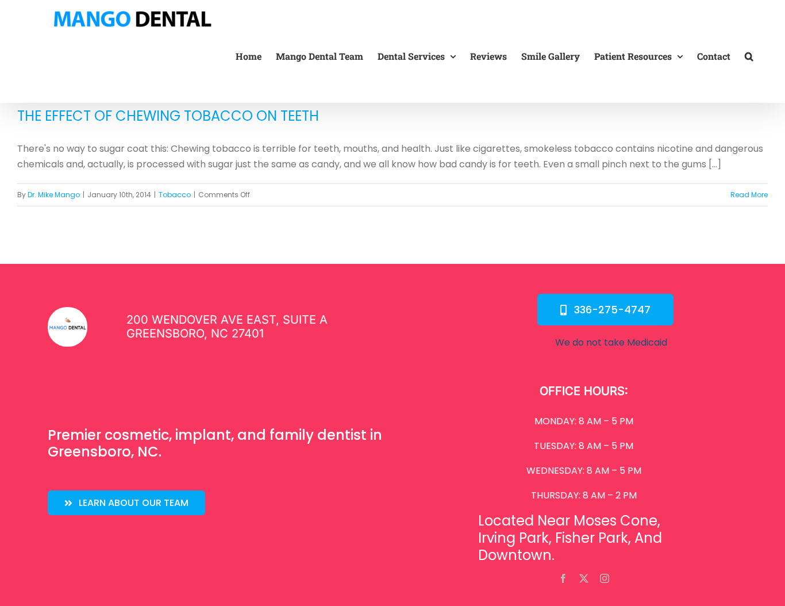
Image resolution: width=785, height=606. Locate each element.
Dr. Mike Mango (54, 195)
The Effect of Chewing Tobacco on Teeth (168, 115)
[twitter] (583, 578)
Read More (749, 195)
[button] (749, 56)
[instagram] (604, 578)
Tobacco (175, 195)
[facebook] (563, 578)
